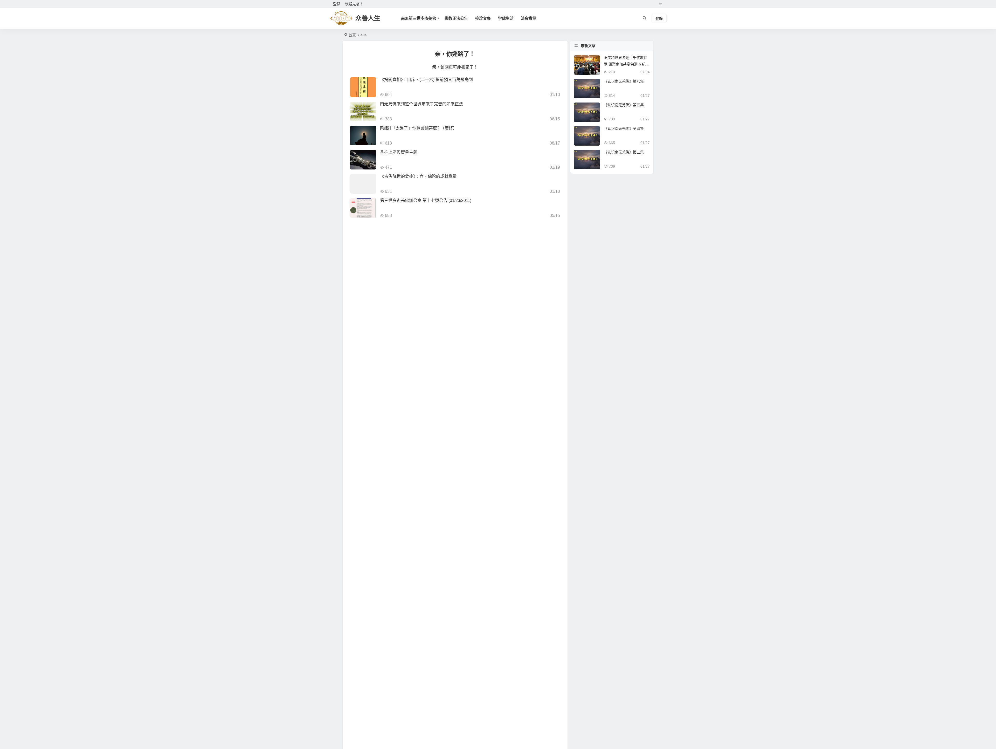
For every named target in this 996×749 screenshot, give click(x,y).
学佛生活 (506, 18)
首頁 (352, 35)
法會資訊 (528, 18)
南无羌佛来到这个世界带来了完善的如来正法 (421, 104)
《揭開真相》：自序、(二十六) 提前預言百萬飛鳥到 (426, 79)
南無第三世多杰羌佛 (418, 18)
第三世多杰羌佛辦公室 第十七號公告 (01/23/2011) (426, 200)
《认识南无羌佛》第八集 (624, 81)
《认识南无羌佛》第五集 (624, 105)
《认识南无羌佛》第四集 (624, 128)
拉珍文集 (483, 18)
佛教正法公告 (456, 18)
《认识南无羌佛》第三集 (624, 152)
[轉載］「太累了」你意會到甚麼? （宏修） (418, 128)
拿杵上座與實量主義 (398, 152)
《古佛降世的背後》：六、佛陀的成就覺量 (418, 176)
